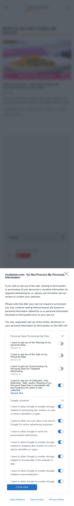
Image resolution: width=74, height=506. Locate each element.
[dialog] (37, 387)
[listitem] (37, 336)
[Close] (67, 275)
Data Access (37, 499)
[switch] (61, 343)
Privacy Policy (56, 499)
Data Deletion (17, 499)
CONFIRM (22, 487)
